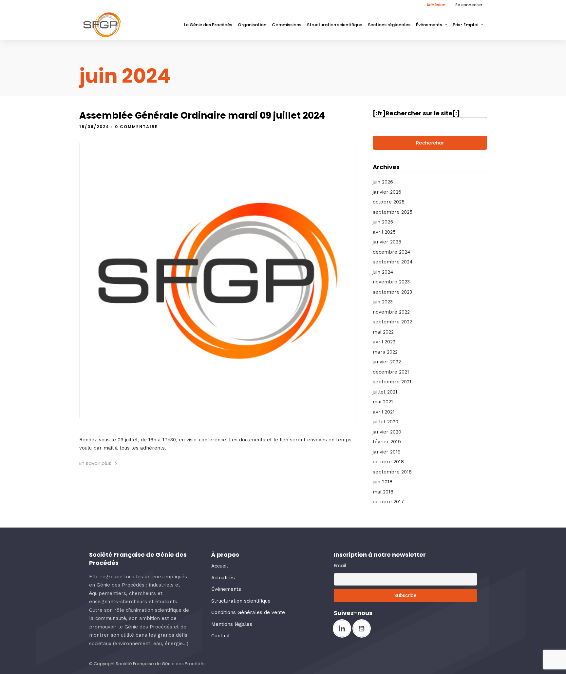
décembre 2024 (391, 252)
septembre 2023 (392, 292)
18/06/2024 (94, 126)
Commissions (286, 25)
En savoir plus (95, 463)
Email (340, 565)
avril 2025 (384, 232)
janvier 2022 (387, 362)
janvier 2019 (387, 452)
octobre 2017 (388, 502)
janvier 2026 (387, 192)
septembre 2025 (392, 212)
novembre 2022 (391, 312)
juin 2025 (383, 222)
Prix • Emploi (465, 25)
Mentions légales (231, 624)
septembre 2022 (392, 322)
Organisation (252, 25)
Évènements (429, 25)
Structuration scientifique (334, 25)
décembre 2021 (391, 372)
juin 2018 (382, 482)
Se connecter (468, 5)
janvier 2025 (387, 242)
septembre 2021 (392, 382)
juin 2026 (383, 182)
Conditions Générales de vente (248, 612)
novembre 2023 (391, 282)
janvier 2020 (387, 432)
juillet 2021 (385, 392)
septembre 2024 (393, 262)
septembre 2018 (392, 472)
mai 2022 (383, 332)
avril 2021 (384, 412)
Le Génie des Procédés (208, 25)
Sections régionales (389, 25)
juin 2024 (383, 272)
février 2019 (387, 442)
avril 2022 (384, 342)
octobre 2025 (389, 202)
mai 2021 (383, 402)
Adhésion (435, 5)
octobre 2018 (388, 462)
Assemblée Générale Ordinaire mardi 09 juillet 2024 (202, 115)
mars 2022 (385, 352)
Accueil (219, 566)
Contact (220, 636)
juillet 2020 (385, 422)
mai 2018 (383, 492)
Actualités (223, 578)
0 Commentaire (136, 126)
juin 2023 (383, 302)
